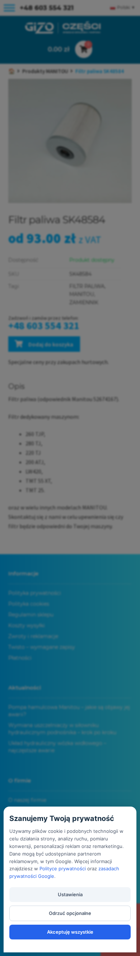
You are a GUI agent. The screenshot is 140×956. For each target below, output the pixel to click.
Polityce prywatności (62, 868)
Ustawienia (70, 894)
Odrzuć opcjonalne (70, 913)
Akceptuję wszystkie (70, 932)
